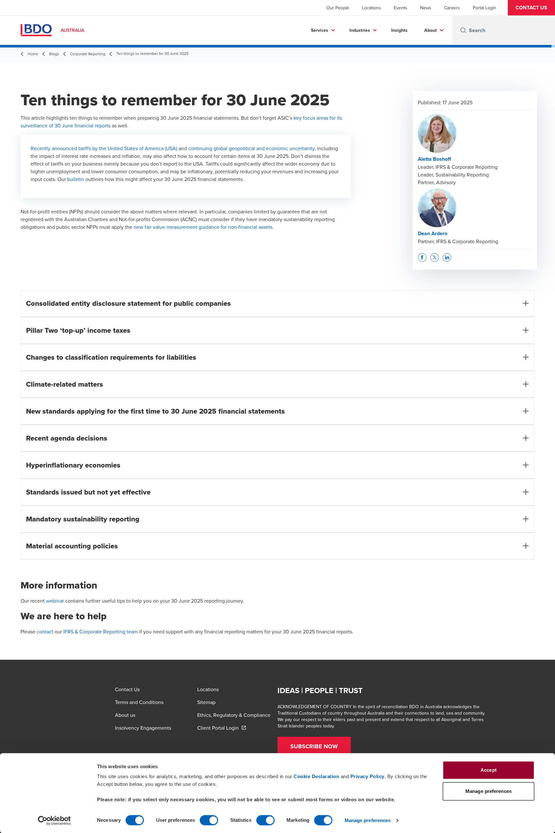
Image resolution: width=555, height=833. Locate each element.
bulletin (75, 179)
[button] (531, 7)
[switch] (209, 820)
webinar (55, 600)
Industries (359, 30)
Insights (399, 30)
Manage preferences (368, 820)
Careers (452, 7)
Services (319, 30)
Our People (337, 7)
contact (45, 631)
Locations (371, 7)
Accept (488, 770)
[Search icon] (463, 30)
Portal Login (484, 7)
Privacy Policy (367, 776)
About (430, 30)
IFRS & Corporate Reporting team (100, 631)
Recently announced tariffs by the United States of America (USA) (104, 148)
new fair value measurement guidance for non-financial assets (203, 226)
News (425, 7)
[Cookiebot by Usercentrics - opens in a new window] (54, 820)
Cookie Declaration (316, 776)
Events (400, 7)
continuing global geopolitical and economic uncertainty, (252, 148)
